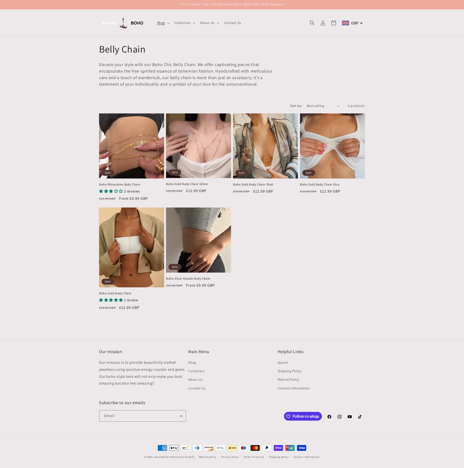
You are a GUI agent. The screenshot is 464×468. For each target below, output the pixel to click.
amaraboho (161, 457)
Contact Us (196, 388)
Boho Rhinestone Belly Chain (119, 184)
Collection (196, 371)
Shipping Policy (290, 371)
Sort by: (296, 106)
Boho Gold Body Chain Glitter (187, 184)
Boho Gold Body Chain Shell (253, 184)
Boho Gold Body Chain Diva (320, 184)
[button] (163, 23)
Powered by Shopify (182, 457)
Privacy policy (230, 456)
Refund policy (207, 456)
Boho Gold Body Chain (115, 293)
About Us (195, 380)
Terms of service (254, 456)
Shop (192, 362)
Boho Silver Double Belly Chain (188, 279)
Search (283, 362)
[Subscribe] (180, 416)
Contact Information (294, 388)
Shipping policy (279, 456)
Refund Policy (288, 380)
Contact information (307, 456)
